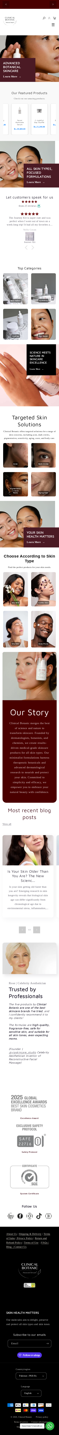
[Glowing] (15, 339)
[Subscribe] (47, 1343)
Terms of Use (31, 1242)
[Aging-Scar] (43, 495)
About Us (11, 1234)
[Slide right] (36, 929)
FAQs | (45, 1242)
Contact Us (20, 1246)
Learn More (12, 76)
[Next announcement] (53, 4)
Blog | (10, 1246)
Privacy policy (42, 1417)
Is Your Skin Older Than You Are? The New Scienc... (28, 876)
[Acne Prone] (43, 646)
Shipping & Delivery (30, 1234)
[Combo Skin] (43, 605)
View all (7, 824)
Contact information (39, 1422)
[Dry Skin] (15, 605)
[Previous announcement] (6, 4)
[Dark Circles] (43, 466)
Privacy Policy (24, 1238)
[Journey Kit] (29, 236)
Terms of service (21, 1422)
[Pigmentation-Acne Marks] (15, 495)
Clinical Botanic (25, 1417)
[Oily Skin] (15, 646)
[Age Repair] (43, 339)
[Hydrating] (43, 303)
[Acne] (15, 466)
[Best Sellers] (15, 303)
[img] (30, 202)
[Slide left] (22, 929)
